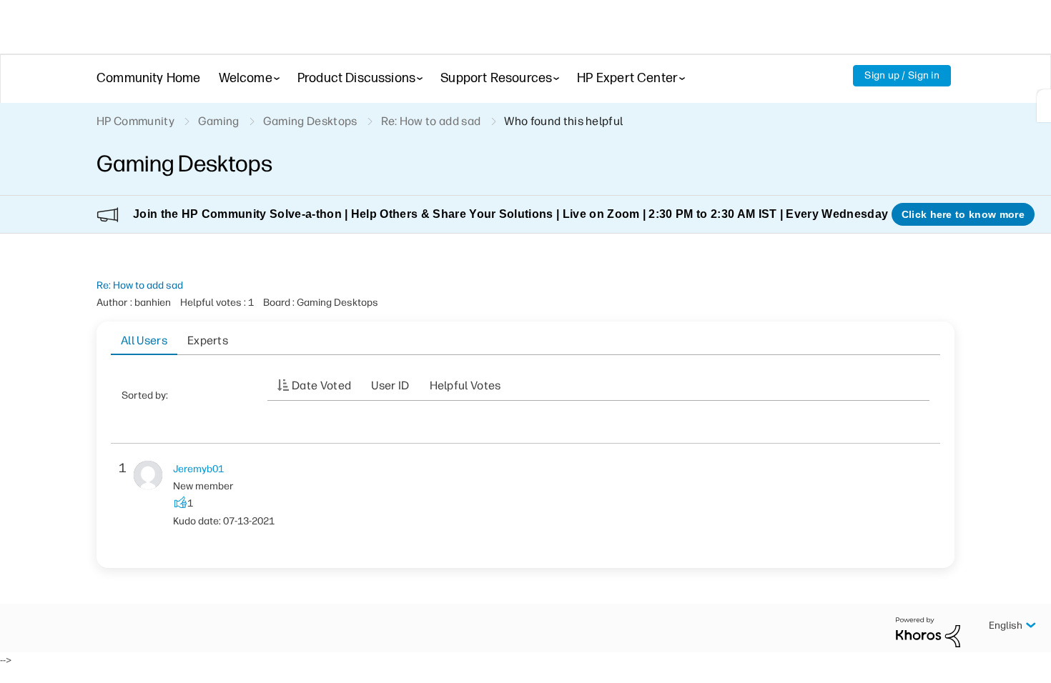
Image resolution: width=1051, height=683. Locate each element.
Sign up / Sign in (901, 75)
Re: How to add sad (140, 285)
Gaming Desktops (310, 121)
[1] (1044, 105)
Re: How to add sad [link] (431, 121)
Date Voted (321, 385)
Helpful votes (465, 385)
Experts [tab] (207, 340)
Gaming (219, 121)
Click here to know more (963, 214)
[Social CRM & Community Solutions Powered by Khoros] (928, 631)
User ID (390, 385)
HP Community (135, 121)
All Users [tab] (144, 340)
